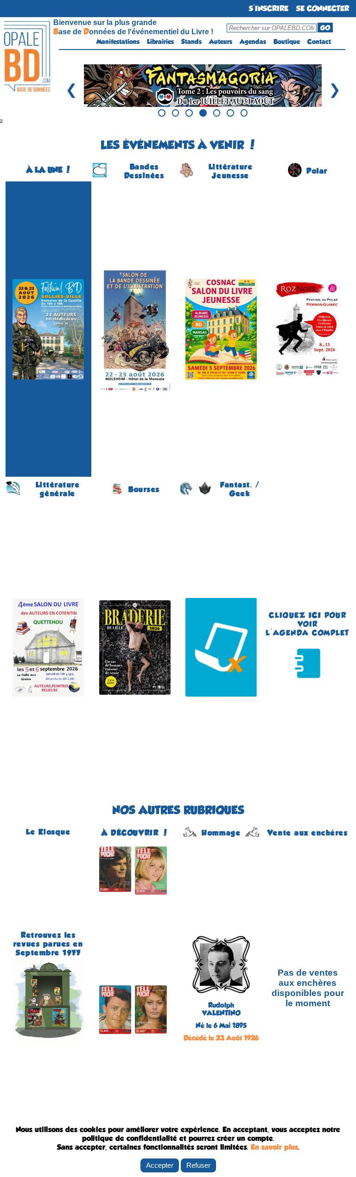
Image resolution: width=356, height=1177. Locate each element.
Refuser (198, 1165)
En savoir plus (274, 1147)
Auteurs (220, 41)
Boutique (286, 41)
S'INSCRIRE (268, 8)
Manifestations (118, 41)
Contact (319, 41)
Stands (191, 41)
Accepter (159, 1165)
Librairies (160, 41)
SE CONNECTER (322, 8)
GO (325, 27)
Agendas (253, 41)
